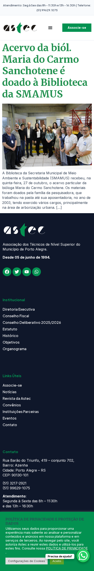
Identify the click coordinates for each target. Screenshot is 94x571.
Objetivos (11, 342)
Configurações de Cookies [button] (26, 561)
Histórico (10, 335)
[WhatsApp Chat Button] (83, 555)
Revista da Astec (17, 398)
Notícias (9, 391)
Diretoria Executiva (19, 309)
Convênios (12, 405)
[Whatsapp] (36, 271)
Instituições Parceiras (21, 411)
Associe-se (12, 385)
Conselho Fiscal (16, 315)
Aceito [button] (56, 561)
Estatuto (10, 329)
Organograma (14, 348)
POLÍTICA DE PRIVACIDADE (67, 548)
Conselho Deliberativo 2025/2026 (32, 322)
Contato (10, 424)
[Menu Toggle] (50, 27)
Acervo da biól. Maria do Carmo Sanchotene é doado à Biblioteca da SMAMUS (45, 71)
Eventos (9, 418)
